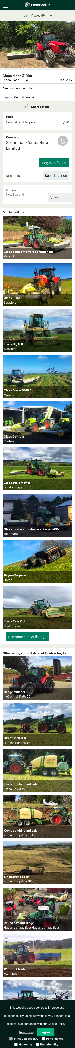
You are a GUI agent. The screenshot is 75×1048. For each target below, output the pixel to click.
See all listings (56, 175)
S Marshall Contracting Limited (27, 145)
